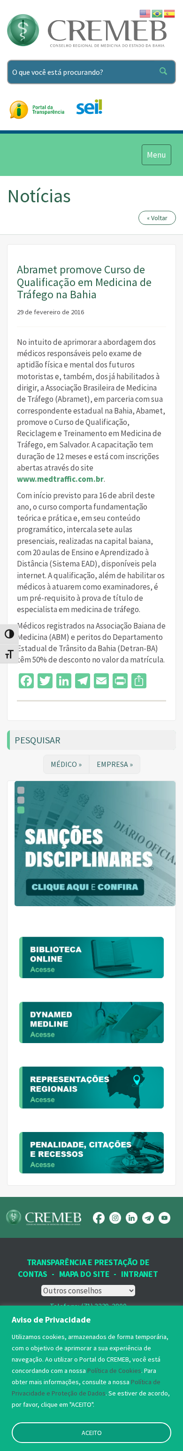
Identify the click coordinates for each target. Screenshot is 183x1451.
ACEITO (92, 1432)
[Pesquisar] (165, 72)
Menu (156, 154)
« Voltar (157, 218)
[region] (91, 1378)
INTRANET (139, 1273)
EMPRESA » (115, 764)
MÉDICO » (66, 764)
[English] (145, 13)
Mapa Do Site (84, 1273)
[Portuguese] (158, 13)
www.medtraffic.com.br (60, 479)
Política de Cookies (114, 1370)
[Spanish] (170, 13)
